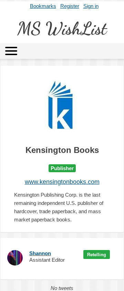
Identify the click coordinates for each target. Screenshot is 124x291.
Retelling (96, 254)
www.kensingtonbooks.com (62, 181)
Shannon (40, 253)
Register (69, 6)
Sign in (91, 6)
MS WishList (62, 28)
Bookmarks (43, 6)
